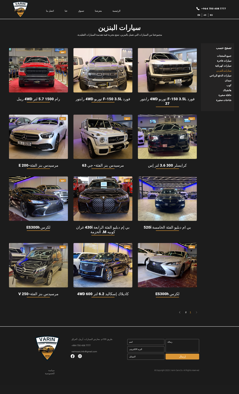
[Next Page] (179, 312)
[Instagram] (80, 356)
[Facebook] (73, 356)
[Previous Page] (196, 312)
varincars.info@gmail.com (84, 351)
